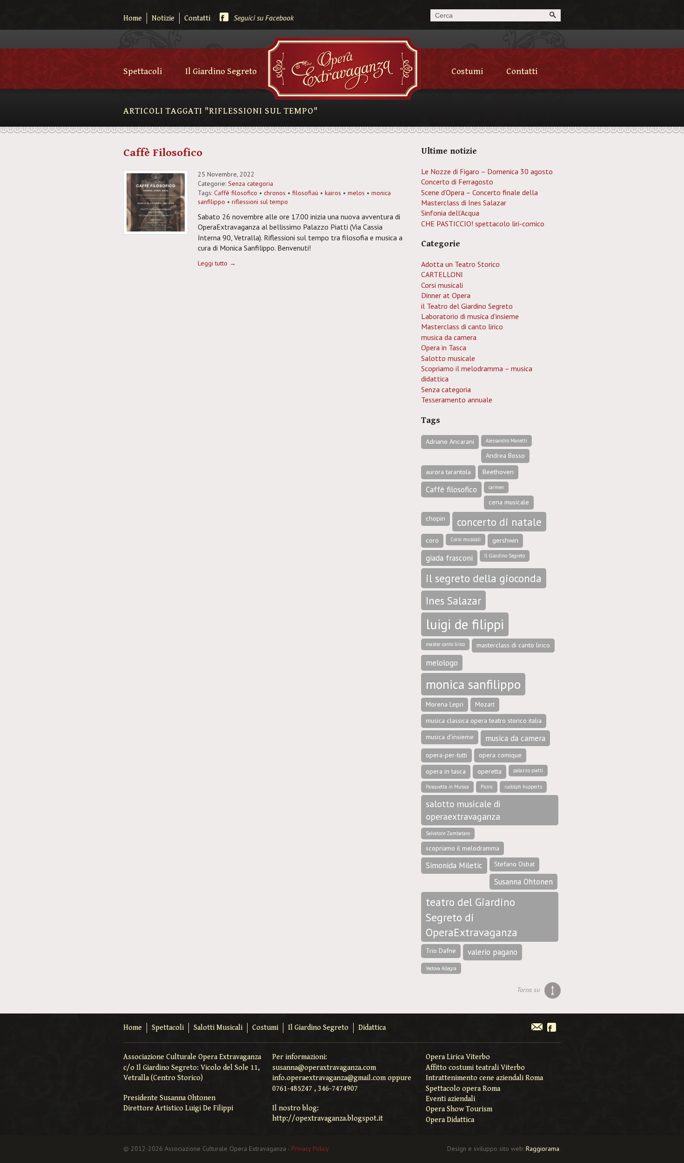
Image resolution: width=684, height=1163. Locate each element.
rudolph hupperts (523, 786)
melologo (442, 663)
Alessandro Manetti (506, 440)
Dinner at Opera (445, 295)
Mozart (485, 704)
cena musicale (509, 502)
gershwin (505, 540)
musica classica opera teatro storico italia (484, 720)
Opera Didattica (450, 1119)
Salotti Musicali (218, 1027)
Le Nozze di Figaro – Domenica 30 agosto (487, 171)
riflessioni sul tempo (260, 201)
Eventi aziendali (450, 1099)
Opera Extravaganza (343, 68)
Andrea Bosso (505, 455)
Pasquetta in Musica (447, 786)
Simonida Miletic (454, 865)
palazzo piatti (528, 770)
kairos (333, 193)
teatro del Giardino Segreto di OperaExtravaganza (471, 917)
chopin (435, 518)
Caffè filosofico (235, 193)
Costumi (467, 71)
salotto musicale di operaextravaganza (463, 810)
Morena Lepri (444, 704)
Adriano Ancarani (450, 441)
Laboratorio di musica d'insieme (470, 316)
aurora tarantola (448, 472)
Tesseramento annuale (456, 399)
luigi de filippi (465, 624)
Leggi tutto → (217, 263)
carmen (496, 487)
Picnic (487, 786)
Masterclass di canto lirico (462, 326)
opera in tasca (446, 771)
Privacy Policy (310, 1148)
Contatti (197, 18)
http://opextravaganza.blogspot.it (327, 1118)
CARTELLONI (442, 274)
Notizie (163, 18)
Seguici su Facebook (264, 17)
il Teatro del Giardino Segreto (467, 306)
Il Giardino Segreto (221, 71)
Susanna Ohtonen (523, 882)
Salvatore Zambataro (448, 833)
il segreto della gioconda (484, 578)
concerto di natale (499, 522)
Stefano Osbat (514, 864)
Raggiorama (542, 1148)
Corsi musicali (442, 285)
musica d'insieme (450, 737)
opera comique (500, 755)
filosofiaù (305, 193)
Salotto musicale (448, 358)
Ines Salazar (453, 600)
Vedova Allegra (441, 968)
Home (132, 18)
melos (356, 193)
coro (432, 540)
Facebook (551, 1028)
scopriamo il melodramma (462, 848)
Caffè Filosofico (162, 152)
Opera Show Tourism (459, 1109)
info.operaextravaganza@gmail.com (329, 1078)
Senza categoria (250, 183)
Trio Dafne (441, 950)
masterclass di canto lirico (513, 645)
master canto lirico (445, 644)
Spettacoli (142, 71)
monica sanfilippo (473, 684)
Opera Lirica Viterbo (458, 1057)
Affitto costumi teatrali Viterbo (475, 1067)
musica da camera (448, 337)
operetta (489, 771)
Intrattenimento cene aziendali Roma (484, 1078)
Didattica (372, 1027)
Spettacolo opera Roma (463, 1088)
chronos (275, 193)
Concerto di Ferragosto (457, 181)
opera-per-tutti (446, 755)
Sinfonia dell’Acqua (450, 213)
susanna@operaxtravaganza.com (324, 1067)
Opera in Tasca (443, 347)
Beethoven (498, 472)
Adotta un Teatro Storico (460, 264)
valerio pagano (492, 952)
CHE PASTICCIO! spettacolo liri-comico (482, 223)
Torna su (528, 990)
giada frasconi (449, 558)
